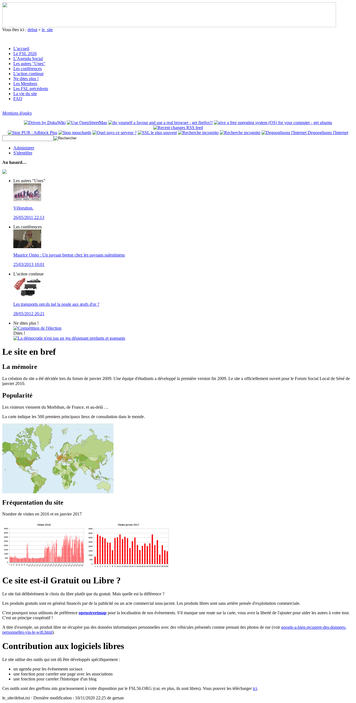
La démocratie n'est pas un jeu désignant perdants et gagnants (71, 338)
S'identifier (22, 153)
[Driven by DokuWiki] (45, 122)
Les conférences (27, 68)
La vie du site (25, 93)
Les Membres (25, 83)
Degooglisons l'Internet (327, 132)
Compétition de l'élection (39, 328)
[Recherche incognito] (198, 132)
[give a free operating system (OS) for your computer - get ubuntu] (273, 122)
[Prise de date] (240, 132)
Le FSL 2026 (25, 53)
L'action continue (28, 73)
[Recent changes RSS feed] (178, 127)
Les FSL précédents (30, 88)
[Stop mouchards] (74, 132)
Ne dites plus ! (26, 78)
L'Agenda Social (28, 58)
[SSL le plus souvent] (157, 132)
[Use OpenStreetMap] (87, 122)
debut (32, 29)
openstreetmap (93, 612)
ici (255, 688)
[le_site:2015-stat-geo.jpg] (57, 491)
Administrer (23, 147)
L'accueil (21, 48)
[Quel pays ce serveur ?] (114, 132)
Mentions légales (17, 113)
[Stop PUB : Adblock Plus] (32, 132)
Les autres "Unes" (29, 63)
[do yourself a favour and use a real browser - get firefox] (160, 122)
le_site (47, 29)
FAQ (17, 98)
